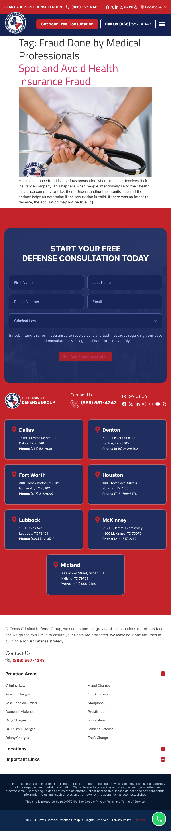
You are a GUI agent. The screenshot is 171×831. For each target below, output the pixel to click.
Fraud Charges (99, 685)
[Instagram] (121, 7)
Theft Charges (98, 737)
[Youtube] (131, 7)
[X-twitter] (112, 7)
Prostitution (97, 711)
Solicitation (96, 720)
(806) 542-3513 (43, 539)
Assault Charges (17, 694)
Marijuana (96, 702)
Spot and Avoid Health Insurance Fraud (68, 74)
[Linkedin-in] (117, 7)
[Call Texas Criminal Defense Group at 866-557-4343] (159, 819)
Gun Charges (98, 694)
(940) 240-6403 (126, 448)
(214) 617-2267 (125, 539)
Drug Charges (15, 720)
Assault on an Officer (21, 702)
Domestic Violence (19, 711)
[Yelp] (135, 7)
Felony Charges (17, 737)
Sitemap (139, 820)
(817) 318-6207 (42, 493)
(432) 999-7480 (84, 584)
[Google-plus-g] (126, 7)
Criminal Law (15, 685)
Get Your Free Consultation (85, 356)
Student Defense (100, 729)
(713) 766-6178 (125, 493)
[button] (162, 24)
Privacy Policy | (123, 820)
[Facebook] (107, 7)
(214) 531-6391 (42, 448)
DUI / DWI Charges (20, 729)
